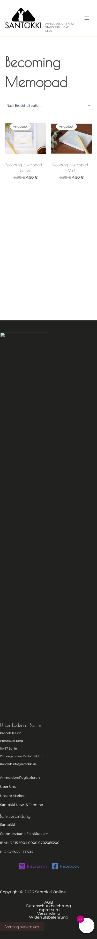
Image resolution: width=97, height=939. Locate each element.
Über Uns (8, 787)
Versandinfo (48, 913)
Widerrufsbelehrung (48, 917)
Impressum (49, 910)
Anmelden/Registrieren (20, 778)
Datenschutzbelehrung (48, 906)
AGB (48, 902)
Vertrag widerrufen (22, 926)
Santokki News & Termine (21, 805)
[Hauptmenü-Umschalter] (86, 18)
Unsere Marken (13, 796)
